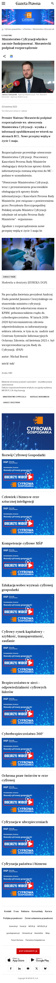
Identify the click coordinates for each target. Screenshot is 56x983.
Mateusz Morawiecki (39, 397)
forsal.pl (23, 926)
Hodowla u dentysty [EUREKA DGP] (24, 282)
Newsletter (38, 933)
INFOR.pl (31, 926)
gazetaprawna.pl (13, 933)
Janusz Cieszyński (11, 403)
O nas (16, 911)
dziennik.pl (13, 926)
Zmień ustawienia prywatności (39, 918)
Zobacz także (9, 277)
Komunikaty (37, 911)
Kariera (48, 911)
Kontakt (7, 911)
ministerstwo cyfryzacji (14, 397)
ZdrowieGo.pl (27, 933)
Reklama (25, 911)
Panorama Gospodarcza (35, 940)
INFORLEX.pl (42, 926)
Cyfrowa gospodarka (13, 29)
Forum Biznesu (17, 940)
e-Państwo (27, 29)
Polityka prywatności (12, 918)
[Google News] (11, 56)
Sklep (47, 933)
